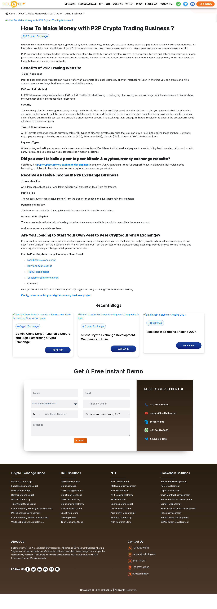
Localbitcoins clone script (41, 259)
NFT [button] (101, 4)
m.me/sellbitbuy (140, 573)
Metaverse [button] (70, 4)
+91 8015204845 (159, 404)
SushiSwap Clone (69, 512)
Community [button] (166, 4)
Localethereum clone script (43, 277)
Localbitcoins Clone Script (24, 485)
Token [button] (139, 4)
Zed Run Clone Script (121, 517)
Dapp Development (170, 490)
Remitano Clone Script (22, 494)
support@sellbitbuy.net (163, 413)
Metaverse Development (123, 485)
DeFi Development (70, 481)
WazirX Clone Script (21, 499)
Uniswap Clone (68, 517)
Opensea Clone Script (122, 503)
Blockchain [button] (151, 4)
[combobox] (54, 404)
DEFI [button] (108, 4)
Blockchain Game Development (176, 499)
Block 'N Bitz (157, 421)
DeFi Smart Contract (71, 494)
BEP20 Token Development (174, 521)
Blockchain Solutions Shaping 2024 (171, 332)
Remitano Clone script (39, 265)
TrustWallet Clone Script (23, 503)
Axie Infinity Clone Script (123, 512)
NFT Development (120, 481)
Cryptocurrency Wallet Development (29, 517)
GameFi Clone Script (170, 503)
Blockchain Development (173, 481)
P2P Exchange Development (25, 512)
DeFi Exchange (68, 485)
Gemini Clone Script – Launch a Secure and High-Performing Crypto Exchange (43, 338)
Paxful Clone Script (21, 490)
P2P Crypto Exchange (35, 36)
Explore (58, 350)
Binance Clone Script (21, 481)
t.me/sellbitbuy (158, 438)
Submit (80, 440)
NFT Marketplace (120, 490)
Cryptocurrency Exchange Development (31, 508)
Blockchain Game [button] (87, 4)
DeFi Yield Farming (70, 499)
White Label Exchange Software (27, 521)
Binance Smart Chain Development (178, 508)
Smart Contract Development (175, 494)
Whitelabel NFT (118, 499)
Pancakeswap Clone (71, 508)
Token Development (170, 512)
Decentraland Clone (121, 508)
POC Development (170, 485)
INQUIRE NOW (205, 4)
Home (12, 13)
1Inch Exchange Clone (72, 521)
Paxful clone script (38, 271)
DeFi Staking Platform (72, 490)
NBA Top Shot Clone (121, 521)
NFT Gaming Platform (122, 494)
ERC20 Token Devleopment (174, 517)
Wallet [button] (129, 4)
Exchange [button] (118, 4)
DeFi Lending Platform (72, 503)
